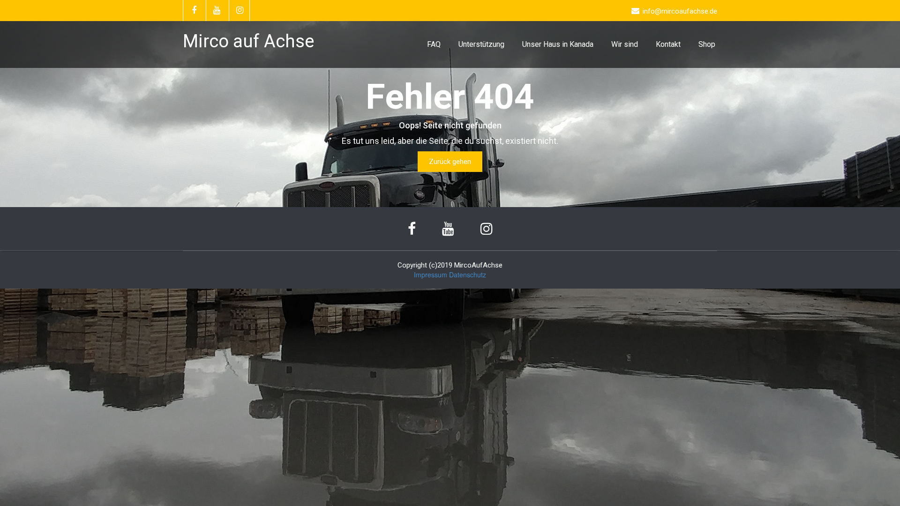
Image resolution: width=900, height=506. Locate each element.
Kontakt (668, 44)
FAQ (434, 44)
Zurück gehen (450, 161)
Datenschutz (467, 274)
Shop (706, 44)
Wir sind (624, 44)
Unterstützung (481, 44)
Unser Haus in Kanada (557, 44)
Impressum (430, 274)
